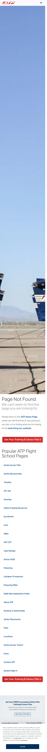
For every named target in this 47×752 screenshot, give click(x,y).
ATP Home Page (29, 417)
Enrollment (9, 517)
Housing (7, 500)
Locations (8, 637)
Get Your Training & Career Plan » (22, 440)
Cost (6, 525)
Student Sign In (10, 671)
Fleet (6, 628)
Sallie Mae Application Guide (17, 594)
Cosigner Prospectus (13, 577)
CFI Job (7, 491)
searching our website (19, 428)
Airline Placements (12, 619)
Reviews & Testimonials (14, 611)
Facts (6, 654)
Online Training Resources (15, 508)
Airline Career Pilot (12, 465)
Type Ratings (10, 551)
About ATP (8, 602)
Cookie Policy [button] (17, 738)
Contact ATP (9, 662)
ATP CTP (7, 542)
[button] (41, 3)
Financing (8, 568)
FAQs (6, 534)
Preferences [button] (24, 740)
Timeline (7, 482)
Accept (22, 746)
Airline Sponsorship (13, 474)
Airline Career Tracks (14, 645)
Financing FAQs (11, 585)
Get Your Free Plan (23, 714)
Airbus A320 (9, 559)
